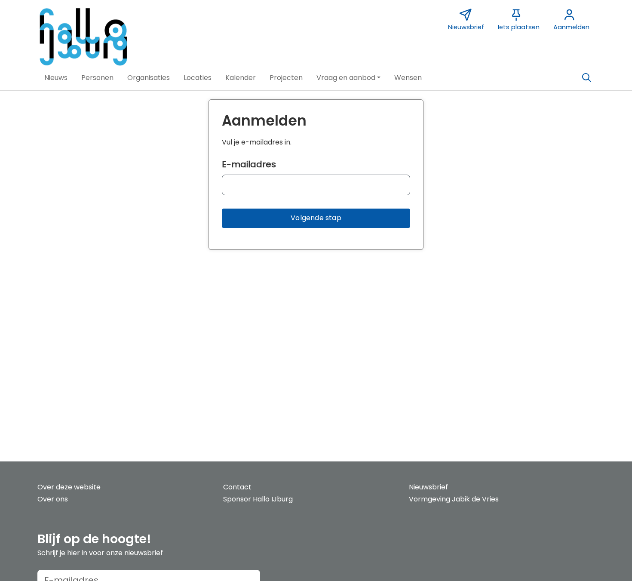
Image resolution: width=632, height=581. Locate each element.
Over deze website (69, 487)
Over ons (52, 499)
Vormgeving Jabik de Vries (454, 499)
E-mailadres (249, 164)
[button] (55, 77)
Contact (237, 487)
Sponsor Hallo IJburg (258, 499)
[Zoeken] (586, 78)
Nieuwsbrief (428, 487)
